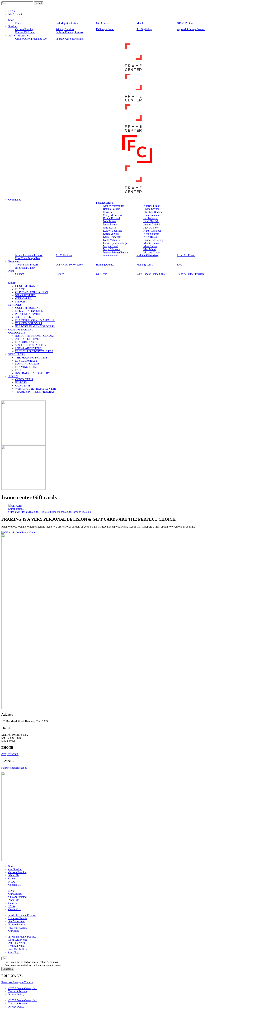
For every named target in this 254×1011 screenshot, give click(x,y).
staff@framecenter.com (14, 767)
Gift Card (13, 511)
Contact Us (14, 884)
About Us (13, 875)
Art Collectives (16, 921)
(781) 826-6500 (9, 754)
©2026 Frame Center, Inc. (22, 988)
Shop (11, 866)
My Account (15, 14)
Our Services (15, 869)
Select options (15, 508)
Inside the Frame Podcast (22, 915)
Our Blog (13, 930)
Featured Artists (16, 924)
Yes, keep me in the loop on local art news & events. (33, 965)
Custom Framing (17, 872)
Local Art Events (17, 918)
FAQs (11, 881)
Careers (12, 878)
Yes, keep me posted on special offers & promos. (31, 962)
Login (11, 11)
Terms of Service (17, 991)
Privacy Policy (16, 994)
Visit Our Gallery (17, 927)
